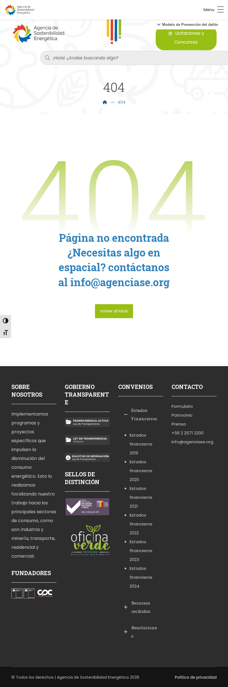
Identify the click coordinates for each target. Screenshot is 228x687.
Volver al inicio (114, 311)
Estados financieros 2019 (141, 444)
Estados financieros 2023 (141, 550)
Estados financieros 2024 (141, 577)
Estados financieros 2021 (141, 497)
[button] (187, 24)
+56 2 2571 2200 (188, 433)
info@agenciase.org (192, 442)
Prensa (179, 424)
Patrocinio (182, 415)
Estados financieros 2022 (141, 524)
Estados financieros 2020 (141, 470)
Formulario (182, 406)
